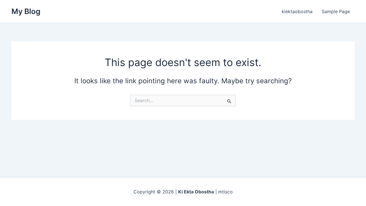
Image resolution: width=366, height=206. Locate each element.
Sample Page (336, 11)
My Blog (25, 11)
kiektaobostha (297, 11)
